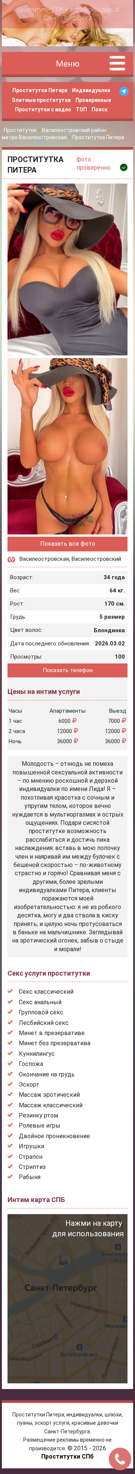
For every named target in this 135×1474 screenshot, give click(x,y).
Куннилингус (37, 1053)
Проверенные (93, 100)
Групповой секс (41, 1012)
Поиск (100, 109)
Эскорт (29, 1084)
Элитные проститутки (41, 100)
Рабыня (29, 1177)
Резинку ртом (38, 1115)
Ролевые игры (39, 1125)
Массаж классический (50, 1105)
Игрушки (31, 1146)
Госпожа (31, 1063)
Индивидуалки (91, 90)
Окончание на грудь (47, 1074)
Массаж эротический (49, 1094)
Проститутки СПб (67, 1456)
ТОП (81, 109)
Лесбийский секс (44, 1022)
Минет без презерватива (54, 1043)
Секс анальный (40, 1002)
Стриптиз (32, 1166)
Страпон (30, 1156)
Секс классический (46, 991)
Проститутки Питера (40, 90)
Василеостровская (44, 559)
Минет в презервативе (52, 1033)
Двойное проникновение (54, 1136)
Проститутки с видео (43, 109)
